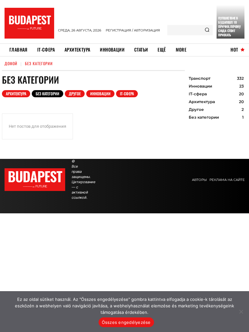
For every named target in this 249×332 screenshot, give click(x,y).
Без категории (47, 93)
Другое (75, 93)
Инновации (100, 93)
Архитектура (16, 93)
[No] (241, 311)
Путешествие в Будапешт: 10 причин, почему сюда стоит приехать (229, 26)
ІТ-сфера (127, 93)
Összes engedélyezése (126, 322)
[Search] (207, 30)
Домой (11, 63)
